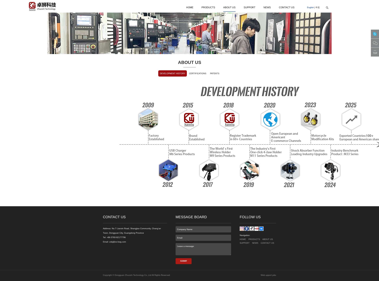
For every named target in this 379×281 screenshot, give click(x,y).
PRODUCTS (208, 7)
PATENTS (214, 73)
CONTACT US (286, 7)
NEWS (267, 7)
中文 (318, 7)
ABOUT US (229, 7)
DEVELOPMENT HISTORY (172, 73)
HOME (189, 7)
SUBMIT (183, 261)
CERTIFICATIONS (197, 73)
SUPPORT (249, 7)
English (310, 7)
